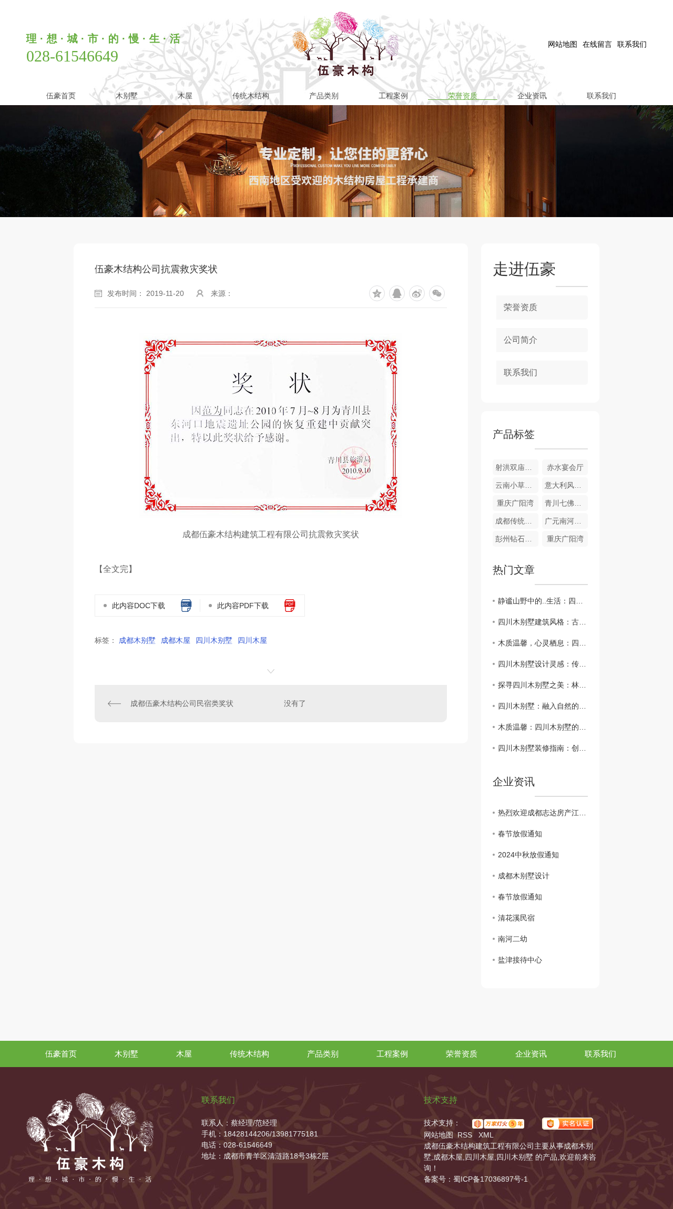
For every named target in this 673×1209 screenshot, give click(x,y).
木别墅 (127, 95)
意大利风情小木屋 (566, 485)
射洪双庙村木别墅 (516, 467)
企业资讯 (532, 95)
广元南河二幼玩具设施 (566, 521)
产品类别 (324, 95)
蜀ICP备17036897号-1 (490, 1179)
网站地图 (562, 44)
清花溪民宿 (516, 918)
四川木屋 (252, 640)
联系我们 (632, 44)
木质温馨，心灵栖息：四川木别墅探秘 (543, 643)
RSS (465, 1135)
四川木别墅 (214, 640)
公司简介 (520, 339)
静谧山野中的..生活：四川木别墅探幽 (543, 601)
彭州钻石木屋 (516, 539)
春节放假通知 (520, 833)
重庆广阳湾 (515, 503)
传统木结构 (250, 95)
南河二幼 (512, 939)
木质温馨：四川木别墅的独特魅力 (543, 727)
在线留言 (597, 44)
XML (486, 1135)
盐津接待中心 (520, 960)
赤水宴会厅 (565, 467)
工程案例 (393, 95)
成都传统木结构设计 (516, 521)
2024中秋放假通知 (528, 855)
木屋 (185, 95)
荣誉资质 (462, 95)
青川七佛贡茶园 (566, 503)
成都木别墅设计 (523, 876)
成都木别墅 (137, 640)
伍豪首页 (61, 95)
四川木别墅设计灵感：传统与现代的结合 (543, 664)
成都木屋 (175, 640)
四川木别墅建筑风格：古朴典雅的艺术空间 (543, 622)
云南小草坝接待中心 (516, 485)
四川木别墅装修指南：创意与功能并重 (543, 748)
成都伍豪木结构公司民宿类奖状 (181, 703)
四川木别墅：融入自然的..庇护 (543, 706)
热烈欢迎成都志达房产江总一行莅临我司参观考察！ (543, 812)
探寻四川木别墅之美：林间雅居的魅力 (543, 685)
